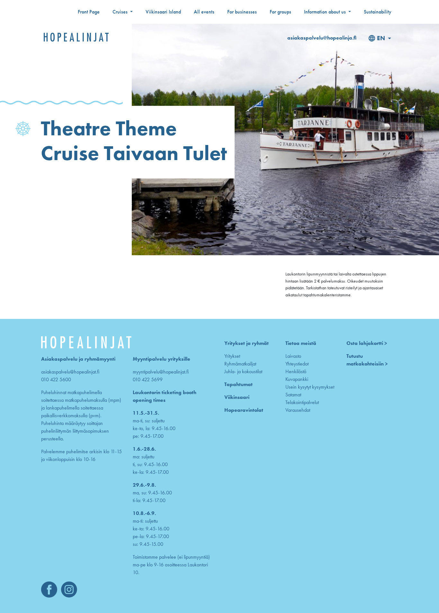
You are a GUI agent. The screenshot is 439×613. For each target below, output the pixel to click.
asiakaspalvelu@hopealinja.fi (321, 37)
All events (204, 11)
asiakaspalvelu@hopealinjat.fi (70, 371)
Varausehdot (297, 410)
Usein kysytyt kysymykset (309, 386)
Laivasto (293, 356)
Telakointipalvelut (302, 402)
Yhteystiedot (297, 363)
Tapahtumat (238, 384)
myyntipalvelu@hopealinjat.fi (161, 371)
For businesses (242, 11)
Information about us (325, 11)
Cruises (120, 11)
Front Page (89, 11)
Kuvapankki (296, 379)
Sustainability (377, 11)
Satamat (293, 394)
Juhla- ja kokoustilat (243, 371)
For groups (280, 11)
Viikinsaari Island (163, 11)
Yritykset (232, 356)
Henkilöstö (295, 371)
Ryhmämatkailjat (240, 363)
